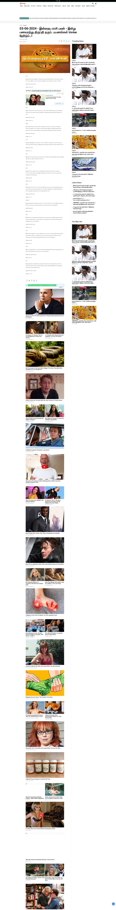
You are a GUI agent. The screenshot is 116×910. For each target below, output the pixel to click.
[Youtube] (59, 1)
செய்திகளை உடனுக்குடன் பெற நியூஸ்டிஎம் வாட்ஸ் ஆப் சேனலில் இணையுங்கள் (42, 285)
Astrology (50, 5)
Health (64, 5)
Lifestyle (39, 5)
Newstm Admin (24, 39)
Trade (83, 5)
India (68, 5)
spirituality (58, 5)
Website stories (90, 5)
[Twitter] (58, 1)
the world (78, 5)
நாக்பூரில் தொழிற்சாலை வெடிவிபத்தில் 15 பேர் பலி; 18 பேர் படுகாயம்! (46, 90)
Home (21, 5)
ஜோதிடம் (25, 25)
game (72, 5)
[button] (95, 3)
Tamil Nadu (27, 5)
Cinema (44, 5)
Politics (33, 5)
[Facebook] (56, 1)
